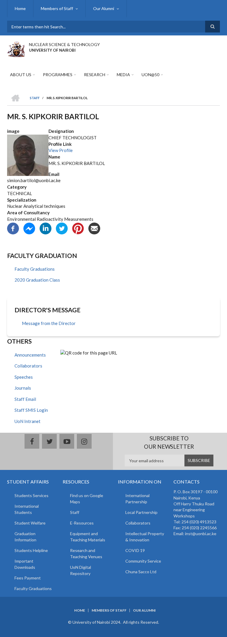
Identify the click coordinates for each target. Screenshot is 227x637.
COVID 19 (135, 550)
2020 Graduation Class (37, 279)
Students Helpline (31, 550)
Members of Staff (57, 8)
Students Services (31, 495)
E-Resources (82, 522)
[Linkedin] (45, 227)
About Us (20, 74)
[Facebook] (13, 227)
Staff (74, 512)
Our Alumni (103, 8)
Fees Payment (27, 577)
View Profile (60, 150)
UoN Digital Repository (80, 570)
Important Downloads (24, 564)
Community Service (143, 561)
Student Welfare (30, 522)
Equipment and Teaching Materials (87, 536)
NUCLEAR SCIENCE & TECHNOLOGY (64, 44)
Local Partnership (141, 512)
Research (94, 74)
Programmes (57, 74)
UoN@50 (150, 74)
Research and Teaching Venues (86, 553)
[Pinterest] (78, 227)
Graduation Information (25, 536)
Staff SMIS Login (31, 410)
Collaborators (28, 365)
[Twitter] (62, 227)
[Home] (16, 48)
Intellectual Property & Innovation (144, 536)
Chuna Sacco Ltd (140, 571)
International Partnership (137, 498)
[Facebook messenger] (29, 227)
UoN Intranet (27, 421)
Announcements (30, 354)
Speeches (23, 377)
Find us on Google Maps (86, 498)
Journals (22, 388)
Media (123, 74)
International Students (26, 509)
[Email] (94, 227)
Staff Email (25, 399)
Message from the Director (49, 323)
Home (20, 8)
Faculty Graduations (34, 269)
